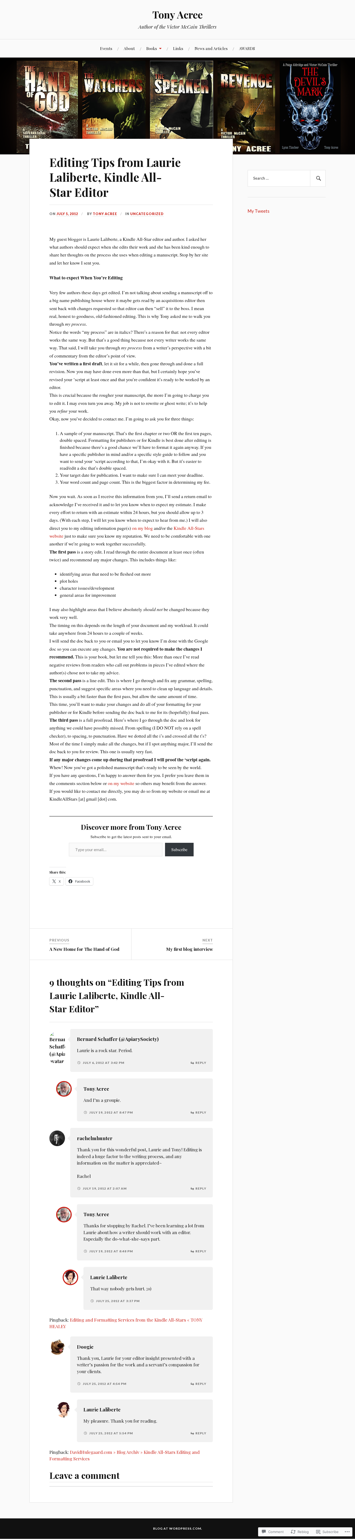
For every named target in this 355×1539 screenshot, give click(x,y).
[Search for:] (287, 178)
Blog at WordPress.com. (177, 1528)
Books (151, 48)
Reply (200, 1063)
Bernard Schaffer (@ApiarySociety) (118, 1039)
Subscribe (179, 849)
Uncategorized (147, 214)
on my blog (142, 528)
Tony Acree (177, 14)
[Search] (318, 178)
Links (178, 48)
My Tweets (258, 211)
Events (106, 48)
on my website (121, 783)
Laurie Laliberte (108, 1277)
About (129, 48)
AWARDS (247, 48)
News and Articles (211, 48)
